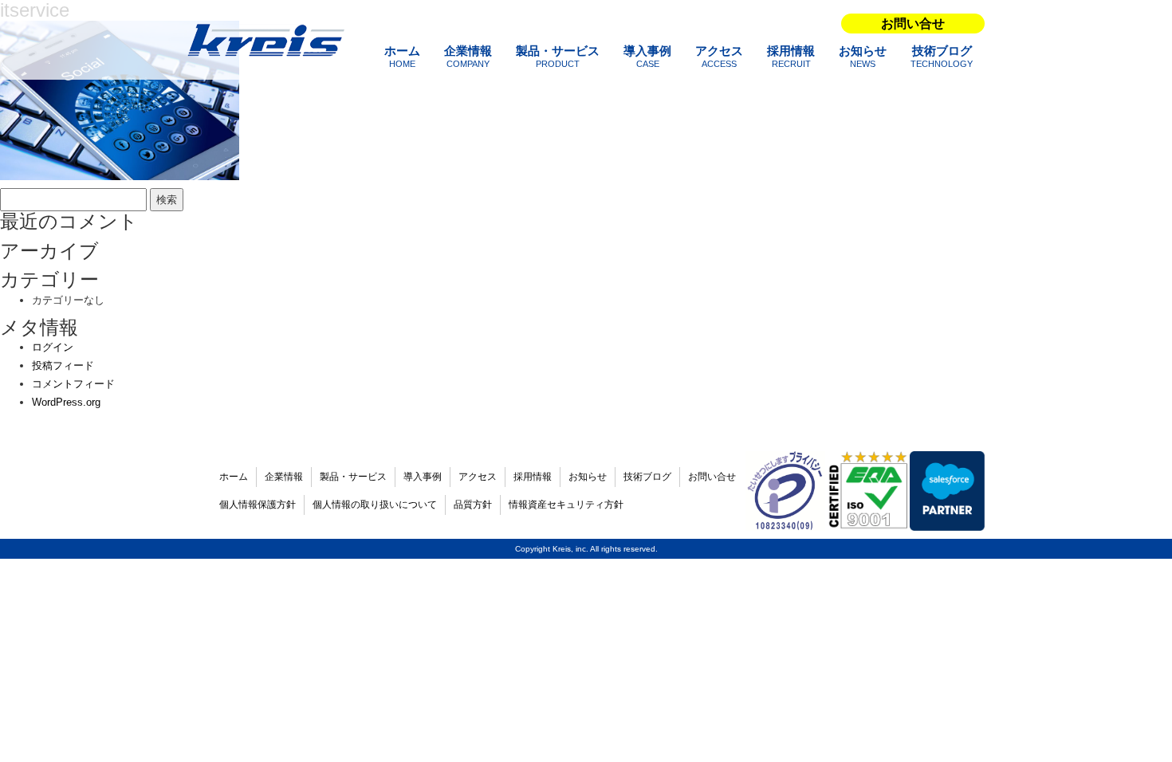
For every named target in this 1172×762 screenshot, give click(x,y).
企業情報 (468, 57)
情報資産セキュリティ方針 (566, 504)
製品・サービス (558, 57)
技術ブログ (941, 57)
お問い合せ (913, 23)
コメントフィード (73, 384)
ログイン (52, 347)
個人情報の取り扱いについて (375, 504)
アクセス (719, 57)
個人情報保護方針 (257, 504)
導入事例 (647, 57)
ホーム (402, 57)
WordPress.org (66, 402)
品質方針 (473, 504)
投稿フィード (63, 365)
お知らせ (863, 57)
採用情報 (791, 57)
